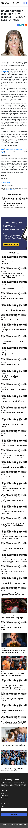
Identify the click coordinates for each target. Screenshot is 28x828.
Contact (3, 800)
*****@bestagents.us (6, 182)
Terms (2, 793)
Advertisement (5, 797)
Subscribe (14, 814)
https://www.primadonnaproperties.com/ (11, 153)
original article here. (10, 189)
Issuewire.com (4, 71)
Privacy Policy (4, 795)
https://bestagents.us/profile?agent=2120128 (12, 149)
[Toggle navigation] (25, 3)
